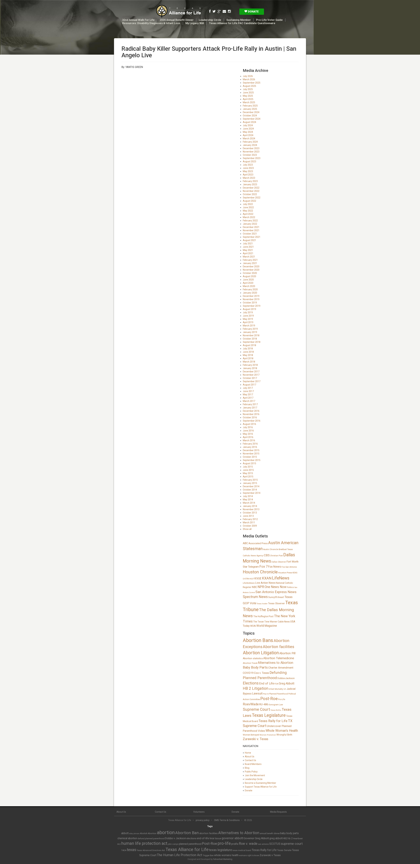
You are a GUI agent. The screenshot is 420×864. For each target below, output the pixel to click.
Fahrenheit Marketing (222, 859)
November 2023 (251, 151)
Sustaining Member (238, 19)
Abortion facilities (278, 646)
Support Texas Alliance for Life (261, 786)
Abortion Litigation (261, 652)
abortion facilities (208, 833)
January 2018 (250, 368)
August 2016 (249, 424)
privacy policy (203, 820)
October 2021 (250, 233)
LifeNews (280, 578)
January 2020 (250, 292)
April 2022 (248, 214)
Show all (247, 529)
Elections (251, 683)
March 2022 (249, 217)
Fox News (274, 566)
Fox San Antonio (289, 567)
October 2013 (250, 512)
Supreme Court (256, 709)
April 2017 (248, 397)
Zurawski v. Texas (255, 739)
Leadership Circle (210, 19)
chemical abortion (127, 838)
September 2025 (251, 82)
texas (131, 849)
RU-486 (263, 704)
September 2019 (251, 306)
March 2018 (249, 361)
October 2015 (250, 457)
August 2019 (249, 309)
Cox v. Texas (261, 672)
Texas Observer (276, 603)
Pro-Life (281, 699)
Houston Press (285, 572)
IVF (285, 689)
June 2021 (248, 246)
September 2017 (251, 381)
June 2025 (248, 92)
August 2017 (249, 384)
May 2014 (248, 499)
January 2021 (250, 263)
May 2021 (248, 250)
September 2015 (251, 460)
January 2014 (250, 506)
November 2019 (251, 299)
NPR (261, 587)
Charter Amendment (280, 667)
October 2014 (250, 489)
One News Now (275, 587)
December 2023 (251, 148)
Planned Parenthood (278, 694)
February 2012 (250, 519)
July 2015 (248, 466)
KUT (252, 578)
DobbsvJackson (286, 678)
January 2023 (250, 184)
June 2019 (248, 315)
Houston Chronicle (260, 571)
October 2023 (250, 155)
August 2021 (249, 240)
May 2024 (248, 132)
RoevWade (251, 704)
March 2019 (249, 325)
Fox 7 (263, 566)
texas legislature (220, 850)
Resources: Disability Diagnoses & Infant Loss (151, 23)
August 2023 (249, 161)
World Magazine (266, 625)
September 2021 (251, 237)
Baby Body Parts (255, 667)
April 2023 (248, 174)
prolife (234, 843)
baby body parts (289, 833)
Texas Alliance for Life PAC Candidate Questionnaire (242, 23)
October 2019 (250, 302)
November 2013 (251, 509)
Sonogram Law (276, 704)
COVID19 (248, 672)
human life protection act (144, 843)
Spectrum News (255, 597)
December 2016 (251, 411)
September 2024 (251, 118)
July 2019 (248, 312)
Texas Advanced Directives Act (151, 850)
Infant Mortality (276, 689)
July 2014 (248, 496)
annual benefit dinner (270, 833)
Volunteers (199, 812)
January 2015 (250, 483)
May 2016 (248, 434)
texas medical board (241, 850)
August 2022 (249, 201)
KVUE (258, 578)
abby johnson (134, 833)
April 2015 (248, 476)
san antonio (263, 844)
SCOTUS (274, 843)
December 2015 (251, 450)
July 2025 (248, 89)
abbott (125, 833)
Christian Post (276, 556)
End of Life (266, 683)
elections (191, 838)
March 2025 (249, 102)
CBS (267, 555)
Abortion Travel (250, 663)
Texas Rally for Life (273, 721)
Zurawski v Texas (270, 855)
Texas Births (275, 710)
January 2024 (250, 145)
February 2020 (250, 289)
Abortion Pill (287, 653)
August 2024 (249, 122)
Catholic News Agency (253, 556)
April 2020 (248, 283)
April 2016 (248, 437)
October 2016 (250, 417)
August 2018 (249, 345)
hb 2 (290, 838)
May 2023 (248, 171)
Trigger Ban (208, 855)
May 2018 (248, 355)
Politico (290, 587)
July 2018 (248, 348)
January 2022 (250, 224)
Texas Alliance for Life (187, 849)
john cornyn (173, 844)
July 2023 (248, 164)
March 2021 (249, 256)
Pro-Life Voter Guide (269, 19)
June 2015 (248, 470)
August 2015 (249, 463)
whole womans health (226, 855)
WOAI (253, 626)
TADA (123, 850)
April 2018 (248, 358)
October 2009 (250, 525)
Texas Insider (262, 604)
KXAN (267, 578)
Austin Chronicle (270, 549)
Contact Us (250, 760)
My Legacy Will (194, 23)
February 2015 (250, 480)
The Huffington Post (263, 616)
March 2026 (249, 79)
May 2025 (248, 96)
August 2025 (249, 86)
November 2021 (251, 230)
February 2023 (250, 181)
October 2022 (250, 194)
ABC (245, 543)
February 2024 (250, 141)
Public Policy (251, 771)
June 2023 (248, 168)
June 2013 (248, 516)
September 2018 (251, 342)
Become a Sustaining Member (260, 783)
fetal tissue (215, 838)
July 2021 (248, 243)
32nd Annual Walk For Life (138, 19)
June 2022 (248, 207)
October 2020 (250, 273)
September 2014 (251, 493)
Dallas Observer (279, 562)
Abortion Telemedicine (278, 658)
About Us (249, 756)
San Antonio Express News (275, 592)
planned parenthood (190, 843)
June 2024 (248, 128)
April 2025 (248, 99)
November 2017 (251, 374)
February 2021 (250, 260)
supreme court (292, 844)
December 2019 (251, 296)
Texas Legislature (269, 715)
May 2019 (248, 319)
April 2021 (248, 253)
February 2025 (250, 105)
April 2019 (248, 322)
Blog (247, 768)
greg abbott (276, 838)
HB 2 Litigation (255, 688)
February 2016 (250, 443)
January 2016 (250, 447)
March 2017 (249, 401)
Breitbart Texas (286, 549)
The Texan (258, 621)
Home (248, 752)
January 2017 (250, 407)
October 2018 (250, 338)
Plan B (266, 694)
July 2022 (248, 204)
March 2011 (249, 522)
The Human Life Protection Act (179, 855)
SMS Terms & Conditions (227, 820)
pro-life (224, 843)
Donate (253, 11)
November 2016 (251, 414)
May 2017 (248, 394)
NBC (254, 587)
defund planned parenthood (151, 838)
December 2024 (251, 112)
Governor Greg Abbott (256, 838)
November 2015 (251, 453)
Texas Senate (284, 850)
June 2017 (248, 391)
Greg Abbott (286, 683)
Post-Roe (269, 698)
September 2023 (251, 158)
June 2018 (248, 352)
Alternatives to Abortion (275, 663)
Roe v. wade (248, 844)
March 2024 (249, 138)
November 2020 (251, 269)
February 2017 (250, 404)
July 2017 (248, 388)
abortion (166, 832)
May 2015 (248, 473)
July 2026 (248, 76)
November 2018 (251, 335)
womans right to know (249, 855)
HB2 (285, 838)
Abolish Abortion (148, 833)
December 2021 (251, 227)
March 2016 (249, 440)
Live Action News (265, 582)
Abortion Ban (187, 833)
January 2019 (250, 332)
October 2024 (250, 115)
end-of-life (203, 838)
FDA (276, 684)
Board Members (253, 764)
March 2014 (249, 502)
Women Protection (268, 735)
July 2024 (248, 125)
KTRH (247, 578)
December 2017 (251, 371)
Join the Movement (255, 775)
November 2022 (251, 191)
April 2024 (248, 135)
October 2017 (250, 378)
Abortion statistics (253, 658)
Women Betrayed (251, 735)
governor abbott (232, 838)
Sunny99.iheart (276, 597)
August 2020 (249, 276)
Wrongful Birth (284, 734)
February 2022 (250, 220)
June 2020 (248, 279)
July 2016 (248, 427)
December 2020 (251, 266)
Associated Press (258, 543)
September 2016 (251, 420)
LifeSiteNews (249, 583)
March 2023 (249, 178)
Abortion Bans (258, 640)
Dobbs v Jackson (175, 838)
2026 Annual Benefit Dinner (177, 19)
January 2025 (250, 109)
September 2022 (251, 197)
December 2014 (251, 486)
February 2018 (250, 365)
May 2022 (248, 210)
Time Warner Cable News (277, 621)
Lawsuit (257, 693)
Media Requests (278, 812)
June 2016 (248, 430)
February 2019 (250, 329)
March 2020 (249, 286)
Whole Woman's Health (282, 731)
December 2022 (251, 187)
